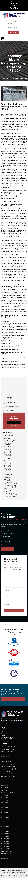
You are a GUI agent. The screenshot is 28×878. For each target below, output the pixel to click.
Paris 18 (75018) (7, 469)
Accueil (3, 78)
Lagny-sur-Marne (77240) (9, 440)
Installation (13, 723)
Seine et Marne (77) (8, 435)
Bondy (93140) (7, 480)
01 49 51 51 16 (6, 728)
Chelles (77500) (7, 437)
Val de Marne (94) (8, 482)
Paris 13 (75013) (7, 462)
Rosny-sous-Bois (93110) (9, 476)
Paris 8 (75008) (7, 454)
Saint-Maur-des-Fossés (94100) (11, 496)
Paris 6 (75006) (7, 451)
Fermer (16, 877)
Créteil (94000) (7, 491)
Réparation (7, 723)
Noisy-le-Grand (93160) (9, 479)
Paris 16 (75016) (7, 466)
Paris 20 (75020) (7, 473)
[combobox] (14, 576)
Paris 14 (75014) (7, 463)
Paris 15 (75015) (7, 465)
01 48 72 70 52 (15, 9)
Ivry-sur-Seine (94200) (9, 490)
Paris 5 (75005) (7, 449)
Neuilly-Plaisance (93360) (9, 474)
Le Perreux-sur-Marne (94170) (11, 483)
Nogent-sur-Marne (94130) (10, 487)
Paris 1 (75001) (7, 443)
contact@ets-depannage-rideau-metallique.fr (13, 733)
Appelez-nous (14, 422)
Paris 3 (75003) (7, 446)
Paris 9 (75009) (7, 455)
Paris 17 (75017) (7, 468)
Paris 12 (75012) (7, 460)
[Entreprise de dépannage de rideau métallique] (14, 15)
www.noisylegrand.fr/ (13, 361)
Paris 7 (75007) (7, 452)
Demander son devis (14, 610)
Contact (24, 723)
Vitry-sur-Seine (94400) (9, 493)
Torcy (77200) (7, 438)
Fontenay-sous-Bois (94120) (10, 485)
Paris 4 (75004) (7, 448)
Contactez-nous (7, 549)
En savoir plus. (8, 875)
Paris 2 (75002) (7, 444)
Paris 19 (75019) (7, 471)
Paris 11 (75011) (7, 459)
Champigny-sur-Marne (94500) (11, 494)
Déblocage (19, 723)
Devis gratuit (13, 32)
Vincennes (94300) (8, 488)
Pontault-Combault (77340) (10, 441)
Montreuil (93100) (8, 477)
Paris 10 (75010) (7, 457)
